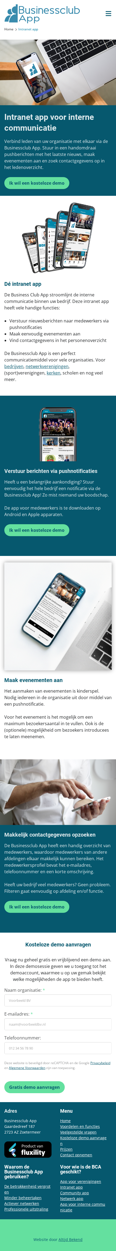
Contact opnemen (76, 1154)
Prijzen (66, 1149)
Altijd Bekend (71, 1239)
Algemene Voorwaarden (27, 1068)
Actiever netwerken (21, 1203)
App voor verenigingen (80, 1181)
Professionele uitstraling (26, 1209)
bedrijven (13, 366)
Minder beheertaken (23, 1197)
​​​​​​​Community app (74, 1192)
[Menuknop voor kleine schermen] (108, 13)
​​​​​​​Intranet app (71, 1187)
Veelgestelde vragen (78, 1132)
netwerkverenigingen (47, 366)
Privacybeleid (100, 1063)
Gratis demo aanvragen (34, 1087)
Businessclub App (42, 13)
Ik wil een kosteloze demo (36, 183)
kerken (53, 373)
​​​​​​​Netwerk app (71, 1198)
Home (65, 1120)
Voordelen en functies (80, 1126)
